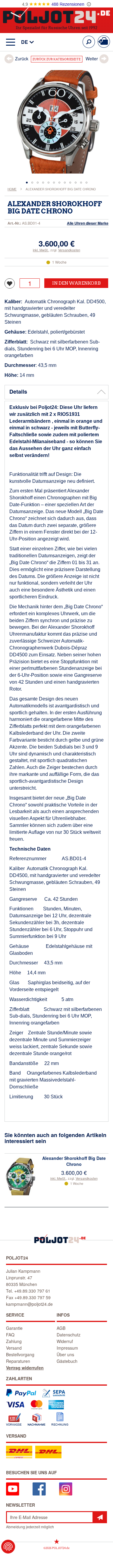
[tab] (56, 392)
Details (18, 391)
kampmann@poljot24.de (29, 1304)
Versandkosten (69, 249)
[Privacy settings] (8, 1546)
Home (12, 189)
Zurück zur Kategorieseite (56, 59)
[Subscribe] (100, 1517)
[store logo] (56, 14)
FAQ (10, 1335)
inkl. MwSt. (41, 249)
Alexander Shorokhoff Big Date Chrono (74, 1161)
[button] (24, 42)
